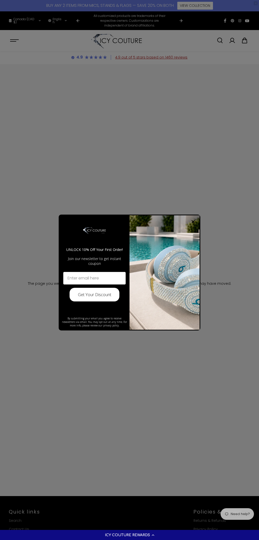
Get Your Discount (94, 294)
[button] (129, 535)
